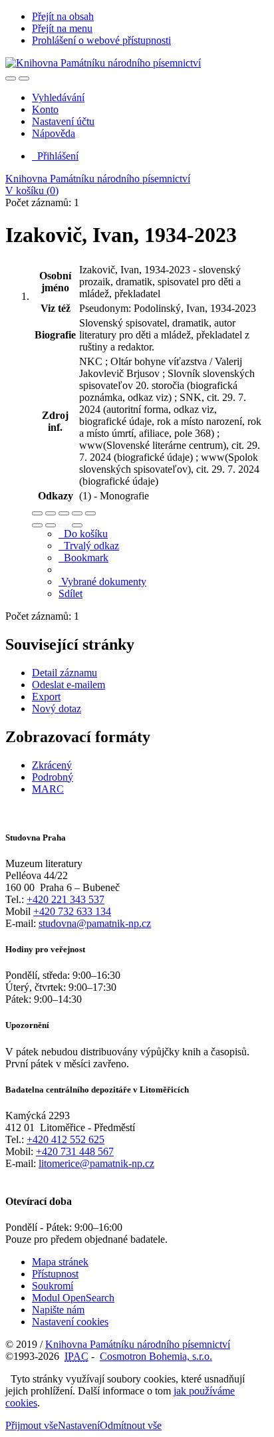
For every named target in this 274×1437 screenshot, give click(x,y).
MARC (48, 789)
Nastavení (79, 1425)
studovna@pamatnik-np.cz (95, 923)
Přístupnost (55, 1273)
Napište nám (58, 1309)
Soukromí (52, 1285)
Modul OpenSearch (73, 1297)
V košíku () (32, 190)
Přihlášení (55, 156)
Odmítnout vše (131, 1425)
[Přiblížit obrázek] (37, 513)
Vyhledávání (58, 97)
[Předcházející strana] (64, 525)
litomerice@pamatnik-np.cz (96, 1163)
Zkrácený (52, 765)
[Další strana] (77, 525)
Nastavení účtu (63, 121)
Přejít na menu (62, 28)
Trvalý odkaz (89, 545)
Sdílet (70, 593)
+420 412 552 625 (65, 1139)
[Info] (90, 513)
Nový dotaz (56, 708)
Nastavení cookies (70, 1321)
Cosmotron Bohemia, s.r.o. (156, 1356)
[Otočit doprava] (50, 525)
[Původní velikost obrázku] (64, 513)
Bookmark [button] (83, 557)
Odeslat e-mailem (68, 684)
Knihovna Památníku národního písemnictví (97, 178)
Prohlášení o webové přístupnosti (101, 40)
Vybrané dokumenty (102, 581)
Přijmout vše (31, 1425)
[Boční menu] (10, 78)
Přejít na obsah (63, 16)
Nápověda (53, 133)
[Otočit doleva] (37, 525)
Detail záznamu (64, 672)
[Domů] (103, 62)
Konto (45, 109)
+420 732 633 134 (72, 911)
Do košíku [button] (83, 533)
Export (46, 696)
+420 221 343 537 (65, 899)
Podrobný (52, 777)
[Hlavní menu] (24, 78)
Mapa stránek (60, 1261)
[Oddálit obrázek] (50, 513)
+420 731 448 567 (75, 1151)
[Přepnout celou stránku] (77, 513)
